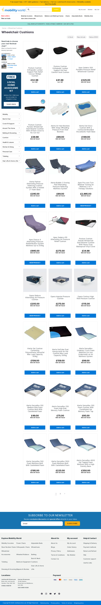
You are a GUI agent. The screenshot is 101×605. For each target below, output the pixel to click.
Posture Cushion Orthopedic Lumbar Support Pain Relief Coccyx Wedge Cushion (35, 72)
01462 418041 (11, 57)
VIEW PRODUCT (85, 206)
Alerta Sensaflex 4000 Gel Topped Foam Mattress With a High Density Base (86, 463)
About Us (54, 543)
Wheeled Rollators (22, 554)
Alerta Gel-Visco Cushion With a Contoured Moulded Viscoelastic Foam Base (85, 129)
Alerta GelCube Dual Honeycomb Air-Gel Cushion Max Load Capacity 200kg (60, 352)
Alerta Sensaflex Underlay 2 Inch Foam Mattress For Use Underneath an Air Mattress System (85, 352)
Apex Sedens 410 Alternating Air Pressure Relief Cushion (60, 239)
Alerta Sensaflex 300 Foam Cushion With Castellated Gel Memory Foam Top (85, 408)
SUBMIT (56, 9)
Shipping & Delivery (90, 543)
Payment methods (89, 547)
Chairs (67, 16)
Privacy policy (55, 603)
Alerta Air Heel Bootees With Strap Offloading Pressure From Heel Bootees (60, 129)
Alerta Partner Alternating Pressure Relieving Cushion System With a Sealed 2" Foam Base (35, 186)
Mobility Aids (88, 16)
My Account (71, 543)
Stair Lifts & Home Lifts (28, 18)
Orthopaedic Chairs (23, 547)
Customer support (89, 559)
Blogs (53, 547)
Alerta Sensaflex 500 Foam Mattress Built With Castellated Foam (35, 463)
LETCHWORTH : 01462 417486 (45, 24)
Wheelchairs (38, 16)
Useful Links (87, 563)
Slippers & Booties (22, 569)
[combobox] (43, 10)
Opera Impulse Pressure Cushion (60, 298)
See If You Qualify (50, 4)
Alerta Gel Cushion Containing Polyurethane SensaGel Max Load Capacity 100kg (34, 352)
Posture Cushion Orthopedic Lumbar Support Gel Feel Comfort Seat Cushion (60, 69)
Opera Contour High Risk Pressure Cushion (86, 298)
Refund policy (44, 603)
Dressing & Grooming (8, 569)
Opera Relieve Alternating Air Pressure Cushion (35, 297)
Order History (72, 547)
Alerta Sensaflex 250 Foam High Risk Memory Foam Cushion (60, 408)
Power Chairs (21, 543)
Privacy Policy (56, 551)
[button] (26, 16)
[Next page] (64, 493)
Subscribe (72, 523)
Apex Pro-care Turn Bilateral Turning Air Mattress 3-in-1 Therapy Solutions (86, 186)
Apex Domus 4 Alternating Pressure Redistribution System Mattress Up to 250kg (35, 243)
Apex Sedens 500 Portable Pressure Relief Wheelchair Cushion (85, 69)
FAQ (84, 555)
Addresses (71, 551)
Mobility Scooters (26, 16)
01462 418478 (6, 585)
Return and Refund (89, 551)
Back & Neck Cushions (35, 560)
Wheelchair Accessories (5, 552)
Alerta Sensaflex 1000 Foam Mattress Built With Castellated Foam (60, 463)
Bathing (33, 554)
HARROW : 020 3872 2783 (65, 24)
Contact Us (55, 559)
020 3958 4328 (12, 65)
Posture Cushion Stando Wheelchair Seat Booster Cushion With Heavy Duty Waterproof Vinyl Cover (85, 243)
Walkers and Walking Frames (54, 16)
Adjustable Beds (77, 16)
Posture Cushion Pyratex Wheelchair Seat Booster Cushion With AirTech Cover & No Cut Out (35, 129)
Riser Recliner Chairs (8, 547)
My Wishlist (71, 555)
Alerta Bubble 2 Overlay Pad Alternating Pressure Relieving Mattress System (60, 186)
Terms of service (67, 603)
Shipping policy (79, 603)
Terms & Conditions (58, 555)
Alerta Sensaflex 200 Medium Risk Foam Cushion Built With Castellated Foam (34, 408)
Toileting (4, 562)
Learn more (11, 104)
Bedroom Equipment (23, 562)
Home (4, 28)
